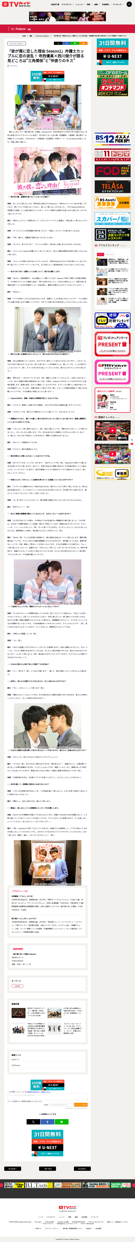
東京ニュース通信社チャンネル (117, 1222)
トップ (40, 1217)
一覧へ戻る (47, 1168)
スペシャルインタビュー (17, 43)
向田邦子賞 (55, 4)
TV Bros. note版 (63, 1222)
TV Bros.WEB (49, 1222)
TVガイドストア (48, 1223)
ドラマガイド (66, 4)
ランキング (117, 4)
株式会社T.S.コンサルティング (67, 1223)
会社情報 (98, 1228)
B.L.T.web (38, 1222)
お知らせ (38, 1228)
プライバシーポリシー (52, 1228)
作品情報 (105, 4)
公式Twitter (16, 1065)
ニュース (79, 4)
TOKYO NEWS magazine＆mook (20, 1222)
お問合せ (89, 1228)
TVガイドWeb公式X (87, 1223)
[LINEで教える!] (75, 43)
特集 (88, 4)
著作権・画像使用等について (72, 1228)
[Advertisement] (113, 114)
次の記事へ (82, 1168)
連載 (96, 4)
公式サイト (16, 1059)
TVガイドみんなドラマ (96, 1222)
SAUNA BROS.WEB (78, 1222)
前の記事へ (12, 1168)
